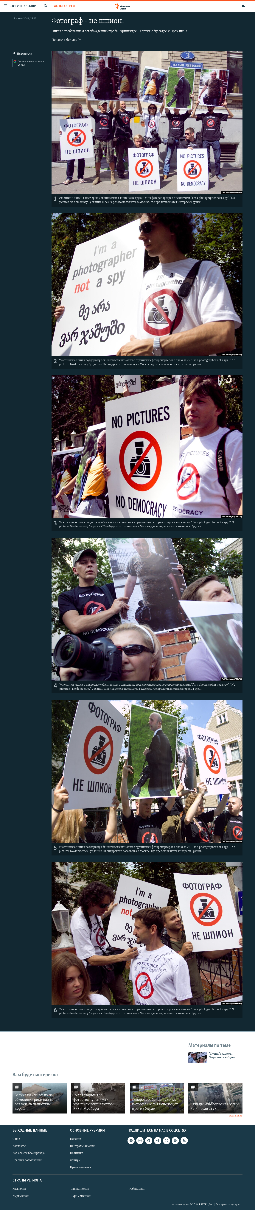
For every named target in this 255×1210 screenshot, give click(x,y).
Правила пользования (27, 1160)
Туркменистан (81, 1196)
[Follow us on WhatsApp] (166, 1140)
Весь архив (235, 1115)
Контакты (19, 1146)
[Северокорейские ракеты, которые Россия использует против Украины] (157, 1098)
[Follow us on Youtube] (131, 1140)
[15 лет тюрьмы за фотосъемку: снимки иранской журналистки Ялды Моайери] (98, 1098)
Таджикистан (80, 1188)
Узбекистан (137, 1188)
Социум (75, 1160)
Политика (76, 1153)
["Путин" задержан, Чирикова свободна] (197, 1057)
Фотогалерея (64, 6)
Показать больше (65, 40)
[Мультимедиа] (243, 6)
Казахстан (19, 1188)
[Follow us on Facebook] (148, 1140)
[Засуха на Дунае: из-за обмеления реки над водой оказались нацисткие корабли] (40, 1098)
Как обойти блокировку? (29, 1153)
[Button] (22, 54)
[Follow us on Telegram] (157, 1140)
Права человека (80, 1167)
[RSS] (184, 1140)
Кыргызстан (21, 1196)
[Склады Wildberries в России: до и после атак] (215, 1098)
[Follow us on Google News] (175, 1140)
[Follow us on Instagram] (139, 1140)
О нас (16, 1139)
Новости (75, 1139)
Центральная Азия (82, 1146)
